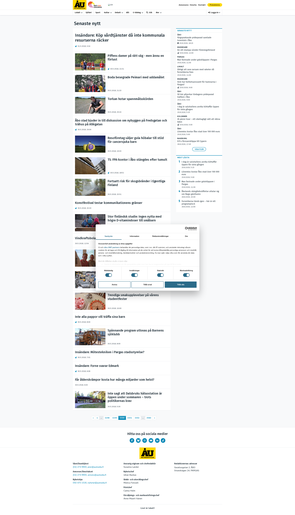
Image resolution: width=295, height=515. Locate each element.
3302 (137, 418)
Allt (127, 12)
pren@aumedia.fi (95, 467)
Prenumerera (215, 5)
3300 (122, 418)
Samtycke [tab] (109, 236)
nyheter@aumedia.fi (97, 482)
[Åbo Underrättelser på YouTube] (151, 440)
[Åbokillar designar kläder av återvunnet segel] (90, 258)
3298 (107, 418)
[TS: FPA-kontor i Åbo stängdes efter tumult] (90, 165)
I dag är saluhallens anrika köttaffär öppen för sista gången (199, 165)
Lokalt (77, 12)
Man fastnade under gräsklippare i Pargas (198, 184)
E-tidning (137, 12)
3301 (129, 418)
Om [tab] (186, 236)
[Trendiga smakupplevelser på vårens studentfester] (90, 301)
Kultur (106, 12)
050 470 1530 (80, 482)
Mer (157, 12)
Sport (97, 12)
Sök (150, 12)
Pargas (180, 57)
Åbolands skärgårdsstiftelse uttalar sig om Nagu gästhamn (200, 194)
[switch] (134, 275)
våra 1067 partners (112, 247)
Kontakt (202, 5)
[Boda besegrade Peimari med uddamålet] (90, 83)
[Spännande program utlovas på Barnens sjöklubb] (90, 336)
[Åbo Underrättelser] (147, 453)
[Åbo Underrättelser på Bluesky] (138, 440)
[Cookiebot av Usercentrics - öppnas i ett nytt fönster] (187, 228)
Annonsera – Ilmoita (187, 5)
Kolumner (182, 116)
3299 (114, 418)
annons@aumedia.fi (97, 475)
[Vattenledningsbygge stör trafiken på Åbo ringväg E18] (90, 279)
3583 (149, 418)
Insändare (182, 47)
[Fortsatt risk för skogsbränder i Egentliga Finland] (90, 187)
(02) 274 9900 (80, 467)
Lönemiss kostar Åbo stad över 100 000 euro (200, 174)
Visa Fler (199, 149)
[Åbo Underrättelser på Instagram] (144, 440)
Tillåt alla (180, 285)
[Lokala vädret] (109, 5)
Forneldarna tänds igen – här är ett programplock (198, 204)
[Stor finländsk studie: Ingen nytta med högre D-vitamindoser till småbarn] (90, 222)
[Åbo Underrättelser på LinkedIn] (157, 440)
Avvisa (114, 285)
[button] (214, 12)
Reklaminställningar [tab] (160, 236)
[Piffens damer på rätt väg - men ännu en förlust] (90, 61)
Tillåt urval (147, 285)
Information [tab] (134, 236)
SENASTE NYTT (184, 30)
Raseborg (182, 138)
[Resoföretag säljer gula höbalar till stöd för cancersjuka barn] (90, 144)
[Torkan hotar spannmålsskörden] (90, 105)
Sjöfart (89, 12)
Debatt (118, 12)
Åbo (179, 35)
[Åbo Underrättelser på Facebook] (132, 440)
